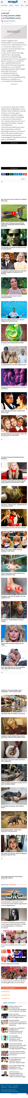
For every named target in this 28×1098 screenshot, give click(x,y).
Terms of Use (16, 1085)
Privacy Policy (4, 1087)
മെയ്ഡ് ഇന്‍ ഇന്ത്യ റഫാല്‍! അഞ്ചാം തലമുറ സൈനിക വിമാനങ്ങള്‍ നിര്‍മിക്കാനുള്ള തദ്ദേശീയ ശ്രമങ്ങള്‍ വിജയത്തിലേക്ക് (14, 903)
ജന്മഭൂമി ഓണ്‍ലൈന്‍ (9, 21)
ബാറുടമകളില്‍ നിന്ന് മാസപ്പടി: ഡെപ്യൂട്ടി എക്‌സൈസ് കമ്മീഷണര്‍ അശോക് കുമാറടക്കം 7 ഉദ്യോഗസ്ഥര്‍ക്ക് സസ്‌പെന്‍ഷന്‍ (17, 1061)
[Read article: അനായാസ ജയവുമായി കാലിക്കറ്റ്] (14, 955)
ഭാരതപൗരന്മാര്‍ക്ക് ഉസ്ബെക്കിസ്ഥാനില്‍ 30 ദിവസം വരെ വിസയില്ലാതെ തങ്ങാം (17, 1015)
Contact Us (9, 1085)
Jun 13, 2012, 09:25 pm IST (7, 23)
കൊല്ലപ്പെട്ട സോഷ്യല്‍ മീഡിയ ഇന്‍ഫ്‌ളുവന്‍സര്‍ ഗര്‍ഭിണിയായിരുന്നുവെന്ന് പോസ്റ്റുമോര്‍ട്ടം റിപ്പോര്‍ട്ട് (17, 1030)
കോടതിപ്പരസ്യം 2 (5, 995)
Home (2, 10)
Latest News (4, 5)
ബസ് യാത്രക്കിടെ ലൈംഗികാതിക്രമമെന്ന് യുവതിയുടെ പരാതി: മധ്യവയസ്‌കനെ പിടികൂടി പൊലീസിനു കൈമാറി (16, 1039)
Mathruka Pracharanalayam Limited (9, 1090)
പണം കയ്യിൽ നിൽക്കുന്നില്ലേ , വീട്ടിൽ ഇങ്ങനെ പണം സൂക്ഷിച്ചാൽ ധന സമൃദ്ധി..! (17, 1067)
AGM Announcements (13, 1087)
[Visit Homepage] (13, 1)
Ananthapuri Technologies (13, 1091)
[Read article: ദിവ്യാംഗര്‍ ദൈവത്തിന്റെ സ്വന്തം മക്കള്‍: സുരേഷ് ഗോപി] (14, 936)
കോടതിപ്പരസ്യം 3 (5, 998)
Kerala (17, 5)
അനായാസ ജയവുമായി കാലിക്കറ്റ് (10, 964)
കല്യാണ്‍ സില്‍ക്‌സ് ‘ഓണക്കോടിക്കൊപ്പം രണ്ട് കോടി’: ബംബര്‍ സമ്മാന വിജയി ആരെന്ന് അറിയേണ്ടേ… (18, 1022)
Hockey (4, 978)
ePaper (11, 5)
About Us (3, 1085)
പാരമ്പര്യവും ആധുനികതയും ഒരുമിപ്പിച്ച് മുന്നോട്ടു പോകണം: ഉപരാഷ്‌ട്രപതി (17, 1053)
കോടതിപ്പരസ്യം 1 (5, 991)
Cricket (4, 960)
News (6, 10)
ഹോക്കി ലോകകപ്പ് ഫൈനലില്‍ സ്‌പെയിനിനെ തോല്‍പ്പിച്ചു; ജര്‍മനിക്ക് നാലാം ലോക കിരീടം (13, 981)
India (22, 5)
